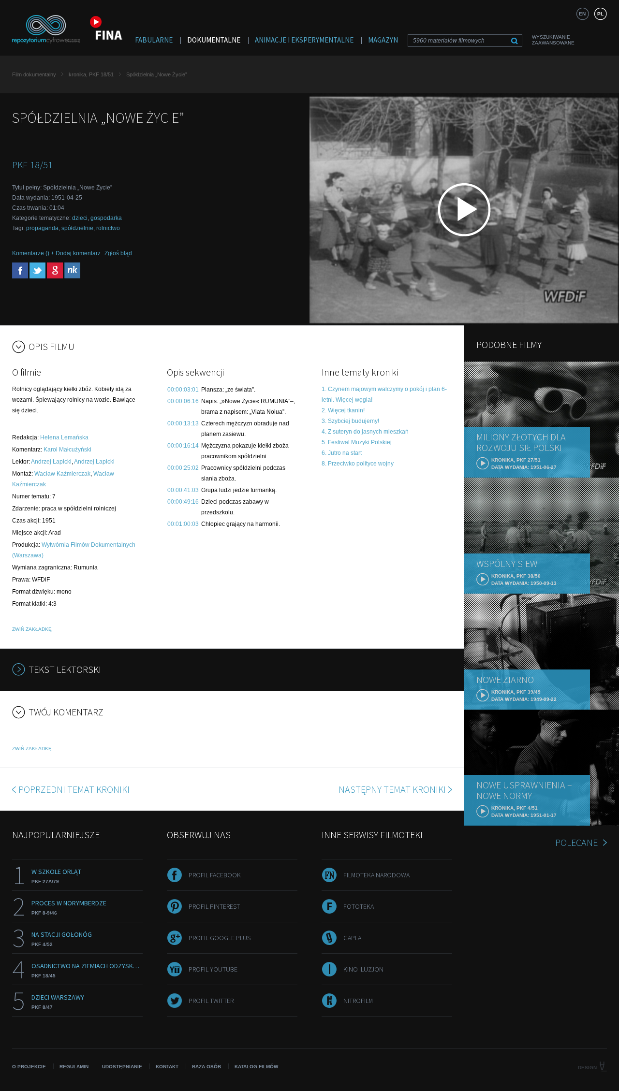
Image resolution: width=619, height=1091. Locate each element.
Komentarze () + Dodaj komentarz (56, 253)
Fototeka (358, 906)
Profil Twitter (211, 1000)
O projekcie (29, 1066)
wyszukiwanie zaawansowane (553, 39)
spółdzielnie (77, 228)
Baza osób (206, 1066)
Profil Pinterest (214, 906)
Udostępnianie (122, 1066)
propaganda (42, 228)
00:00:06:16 (183, 401)
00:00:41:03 (183, 490)
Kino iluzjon (363, 969)
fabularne (154, 39)
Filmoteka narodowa (376, 875)
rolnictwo (108, 228)
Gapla (352, 937)
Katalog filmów (256, 1066)
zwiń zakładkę (32, 629)
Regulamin (73, 1066)
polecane (576, 842)
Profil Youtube (213, 969)
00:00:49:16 (183, 501)
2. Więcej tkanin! (343, 410)
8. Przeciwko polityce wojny (358, 463)
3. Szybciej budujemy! (350, 421)
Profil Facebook (215, 875)
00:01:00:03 (183, 524)
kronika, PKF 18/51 (91, 74)
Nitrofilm (358, 1000)
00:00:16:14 (183, 445)
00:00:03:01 (183, 389)
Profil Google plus (220, 937)
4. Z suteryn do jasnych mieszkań (365, 431)
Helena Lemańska (64, 437)
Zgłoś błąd (118, 253)
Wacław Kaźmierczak (62, 473)
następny (392, 789)
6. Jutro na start (342, 453)
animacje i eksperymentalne (304, 39)
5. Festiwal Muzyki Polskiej (357, 442)
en (582, 13)
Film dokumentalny (34, 74)
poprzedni (74, 789)
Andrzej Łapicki (51, 461)
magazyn (383, 39)
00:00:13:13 (183, 423)
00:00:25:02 (183, 468)
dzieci (80, 218)
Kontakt (167, 1066)
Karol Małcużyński (67, 449)
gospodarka (106, 218)
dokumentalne (213, 39)
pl (600, 13)
